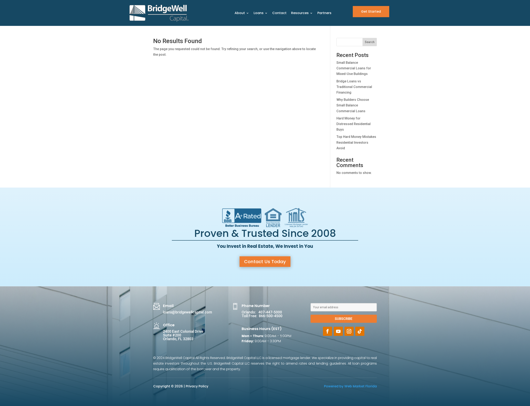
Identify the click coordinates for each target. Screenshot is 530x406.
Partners (324, 13)
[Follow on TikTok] (359, 331)
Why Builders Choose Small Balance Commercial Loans (352, 105)
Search (370, 42)
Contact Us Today (265, 261)
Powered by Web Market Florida (350, 386)
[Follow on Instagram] (349, 331)
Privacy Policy (197, 386)
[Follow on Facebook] (327, 331)
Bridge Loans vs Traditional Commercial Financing (354, 86)
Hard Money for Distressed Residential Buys (353, 123)
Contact (279, 13)
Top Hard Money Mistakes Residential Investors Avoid (356, 142)
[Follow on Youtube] (338, 331)
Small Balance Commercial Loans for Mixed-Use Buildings (353, 68)
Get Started (371, 11)
